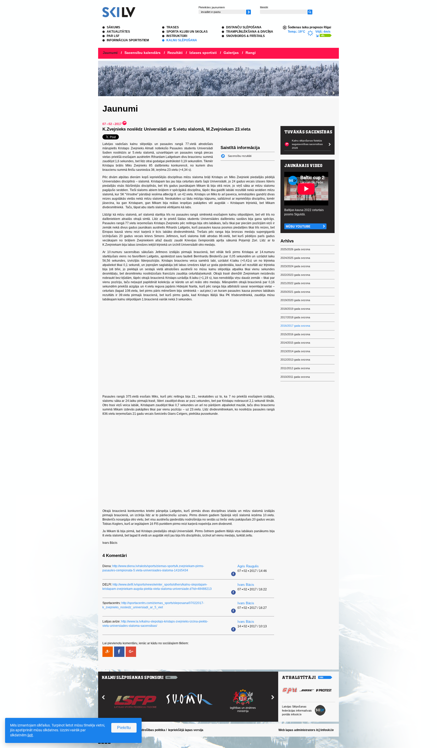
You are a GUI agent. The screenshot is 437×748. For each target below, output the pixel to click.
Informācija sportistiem (128, 40)
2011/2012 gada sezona (295, 368)
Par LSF (113, 36)
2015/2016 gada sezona (295, 334)
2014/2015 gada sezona (295, 342)
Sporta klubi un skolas (187, 31)
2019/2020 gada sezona (295, 300)
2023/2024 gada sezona (295, 266)
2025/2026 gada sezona (295, 249)
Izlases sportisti (203, 53)
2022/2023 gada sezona (295, 274)
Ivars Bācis (245, 585)
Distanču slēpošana (243, 27)
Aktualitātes (118, 31)
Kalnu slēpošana (181, 40)
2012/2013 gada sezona (295, 359)
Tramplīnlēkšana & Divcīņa (249, 31)
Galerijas (231, 53)
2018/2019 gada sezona (295, 308)
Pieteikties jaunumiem (212, 7)
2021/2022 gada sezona (295, 283)
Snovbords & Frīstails (245, 36)
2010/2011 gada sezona (295, 376)
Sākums (113, 27)
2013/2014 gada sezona (295, 351)
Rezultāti (175, 53)
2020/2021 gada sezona (295, 291)
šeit (30, 735)
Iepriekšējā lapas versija (185, 730)
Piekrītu (124, 727)
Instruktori (176, 36)
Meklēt (264, 7)
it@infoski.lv (325, 730)
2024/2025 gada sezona (295, 257)
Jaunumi (110, 53)
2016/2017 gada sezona (295, 325)
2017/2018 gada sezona (295, 317)
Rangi (251, 53)
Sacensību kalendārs (142, 53)
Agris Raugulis (248, 566)
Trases (172, 27)
